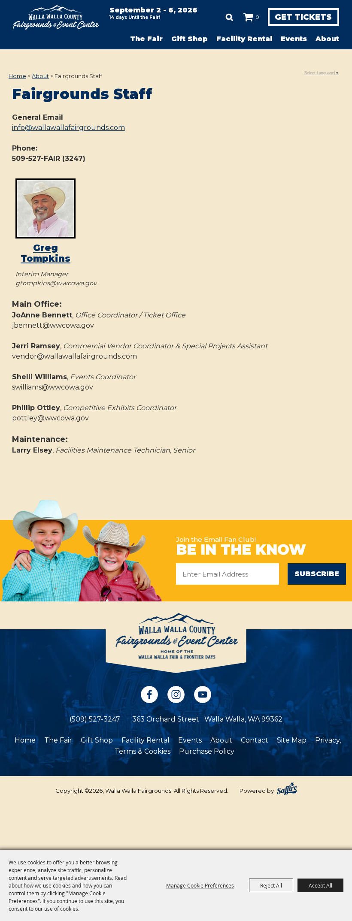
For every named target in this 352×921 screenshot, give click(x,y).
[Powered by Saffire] (287, 788)
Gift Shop (189, 39)
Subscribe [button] (316, 574)
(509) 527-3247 (95, 719)
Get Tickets (303, 17)
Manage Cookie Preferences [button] (200, 885)
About (327, 39)
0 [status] (257, 17)
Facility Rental (244, 39)
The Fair (146, 39)
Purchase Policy (206, 751)
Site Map (291, 740)
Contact (254, 740)
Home (17, 75)
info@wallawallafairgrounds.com (68, 128)
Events (294, 39)
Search (229, 17)
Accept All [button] (320, 885)
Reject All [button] (271, 885)
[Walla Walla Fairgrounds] (56, 17)
